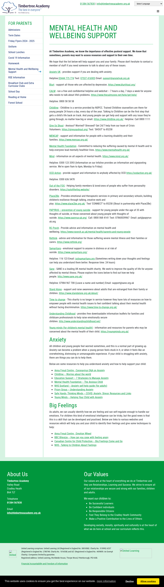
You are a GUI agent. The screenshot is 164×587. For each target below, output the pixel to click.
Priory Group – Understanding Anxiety (73, 389)
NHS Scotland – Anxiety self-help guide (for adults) (80, 385)
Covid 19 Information (19, 57)
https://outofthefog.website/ (75, 189)
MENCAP (53, 135)
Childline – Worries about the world (72, 374)
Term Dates (14, 35)
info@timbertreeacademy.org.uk (113, 3)
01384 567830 (87, 3)
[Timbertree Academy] (25, 7)
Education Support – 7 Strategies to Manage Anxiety (81, 378)
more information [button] (106, 581)
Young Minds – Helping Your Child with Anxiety (78, 397)
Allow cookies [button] (148, 581)
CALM (52, 91)
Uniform (12, 46)
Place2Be (54, 195)
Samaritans (55, 248)
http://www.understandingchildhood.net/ (80, 321)
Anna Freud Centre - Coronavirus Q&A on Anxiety (79, 370)
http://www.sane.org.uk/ (70, 276)
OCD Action (55, 172)
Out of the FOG (57, 185)
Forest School (15, 102)
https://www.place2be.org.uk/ (70, 203)
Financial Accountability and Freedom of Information (44, 563)
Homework (13, 63)
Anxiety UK (55, 71)
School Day (14, 91)
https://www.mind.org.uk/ (115, 156)
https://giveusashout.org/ (75, 129)
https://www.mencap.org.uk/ (73, 139)
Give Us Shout (56, 125)
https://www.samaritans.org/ (72, 252)
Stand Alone (55, 289)
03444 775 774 (66, 78)
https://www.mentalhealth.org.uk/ (112, 149)
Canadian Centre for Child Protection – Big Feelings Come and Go (88, 441)
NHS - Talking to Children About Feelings (75, 445)
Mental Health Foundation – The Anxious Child (78, 381)
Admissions (14, 29)
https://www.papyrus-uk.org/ (72, 217)
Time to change (57, 299)
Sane (51, 268)
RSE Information (16, 77)
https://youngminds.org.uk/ (115, 331)
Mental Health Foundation (62, 146)
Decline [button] (130, 581)
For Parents (20, 23)
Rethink (53, 238)
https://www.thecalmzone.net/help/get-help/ (114, 94)
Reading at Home (17, 97)
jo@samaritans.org (85, 258)
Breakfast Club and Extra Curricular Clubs (21, 84)
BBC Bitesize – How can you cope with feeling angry (81, 437)
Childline (53, 107)
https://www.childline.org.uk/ (108, 119)
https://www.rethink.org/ (69, 242)
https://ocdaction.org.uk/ (139, 172)
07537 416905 (87, 78)
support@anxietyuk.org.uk (116, 78)
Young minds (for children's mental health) (71, 327)
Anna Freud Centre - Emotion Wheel (72, 433)
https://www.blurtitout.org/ (121, 84)
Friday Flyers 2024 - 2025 (21, 41)
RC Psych (54, 227)
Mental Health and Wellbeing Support (23, 70)
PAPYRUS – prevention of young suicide (69, 210)
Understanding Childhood (62, 313)
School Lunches (16, 52)
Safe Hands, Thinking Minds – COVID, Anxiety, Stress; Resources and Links (92, 393)
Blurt (51, 84)
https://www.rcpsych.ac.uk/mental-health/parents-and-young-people (96, 231)
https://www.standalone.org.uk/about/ (78, 293)
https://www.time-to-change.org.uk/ (99, 307)
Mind (51, 156)
